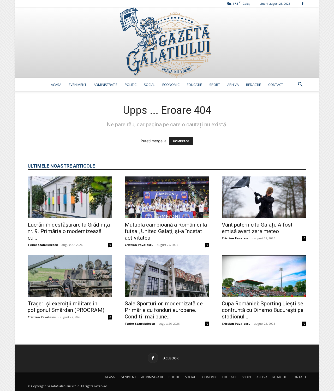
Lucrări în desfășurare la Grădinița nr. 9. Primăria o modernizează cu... (69, 231)
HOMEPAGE (181, 141)
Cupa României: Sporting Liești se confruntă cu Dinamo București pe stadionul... (262, 310)
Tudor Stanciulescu (43, 245)
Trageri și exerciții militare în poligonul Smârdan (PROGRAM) (66, 306)
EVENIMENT (77, 84)
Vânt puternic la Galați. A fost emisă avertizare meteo (257, 228)
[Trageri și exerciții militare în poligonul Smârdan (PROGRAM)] (70, 276)
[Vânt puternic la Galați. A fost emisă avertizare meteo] (264, 197)
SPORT (214, 84)
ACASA (56, 84)
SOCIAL (149, 84)
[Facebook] (302, 3)
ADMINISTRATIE (105, 84)
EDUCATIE (194, 84)
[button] (300, 84)
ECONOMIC (171, 84)
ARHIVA (233, 84)
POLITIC (130, 84)
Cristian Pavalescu (139, 245)
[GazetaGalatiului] (167, 42)
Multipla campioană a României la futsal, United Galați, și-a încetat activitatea (166, 231)
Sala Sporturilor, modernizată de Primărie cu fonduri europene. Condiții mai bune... (164, 310)
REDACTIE (253, 84)
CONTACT (275, 84)
